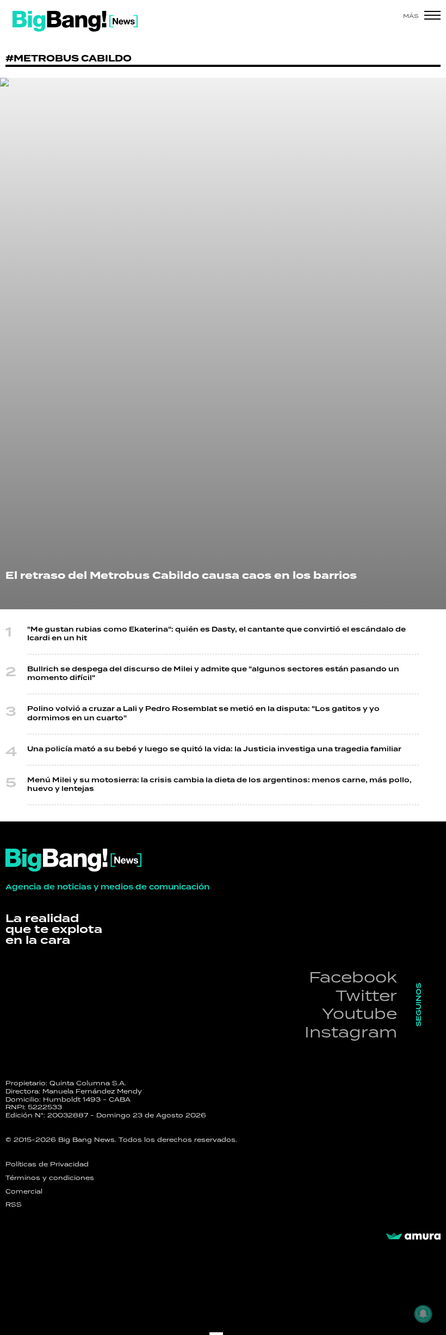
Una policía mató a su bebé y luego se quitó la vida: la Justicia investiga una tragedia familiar (214, 749)
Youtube (359, 1013)
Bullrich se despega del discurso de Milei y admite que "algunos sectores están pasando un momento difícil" (213, 673)
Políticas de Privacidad (47, 1164)
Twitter (366, 995)
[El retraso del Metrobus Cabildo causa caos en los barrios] (223, 343)
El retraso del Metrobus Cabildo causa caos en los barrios (181, 575)
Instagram (351, 1032)
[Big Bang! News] (75, 21)
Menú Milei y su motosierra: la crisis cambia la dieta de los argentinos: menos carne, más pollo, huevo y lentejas (219, 784)
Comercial (23, 1191)
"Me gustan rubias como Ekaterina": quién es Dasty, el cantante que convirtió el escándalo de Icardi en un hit (216, 634)
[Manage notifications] (423, 1313)
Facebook (353, 977)
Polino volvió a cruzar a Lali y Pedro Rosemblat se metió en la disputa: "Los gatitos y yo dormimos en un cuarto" (203, 713)
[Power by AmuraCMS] (413, 1237)
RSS (13, 1204)
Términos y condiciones (49, 1178)
